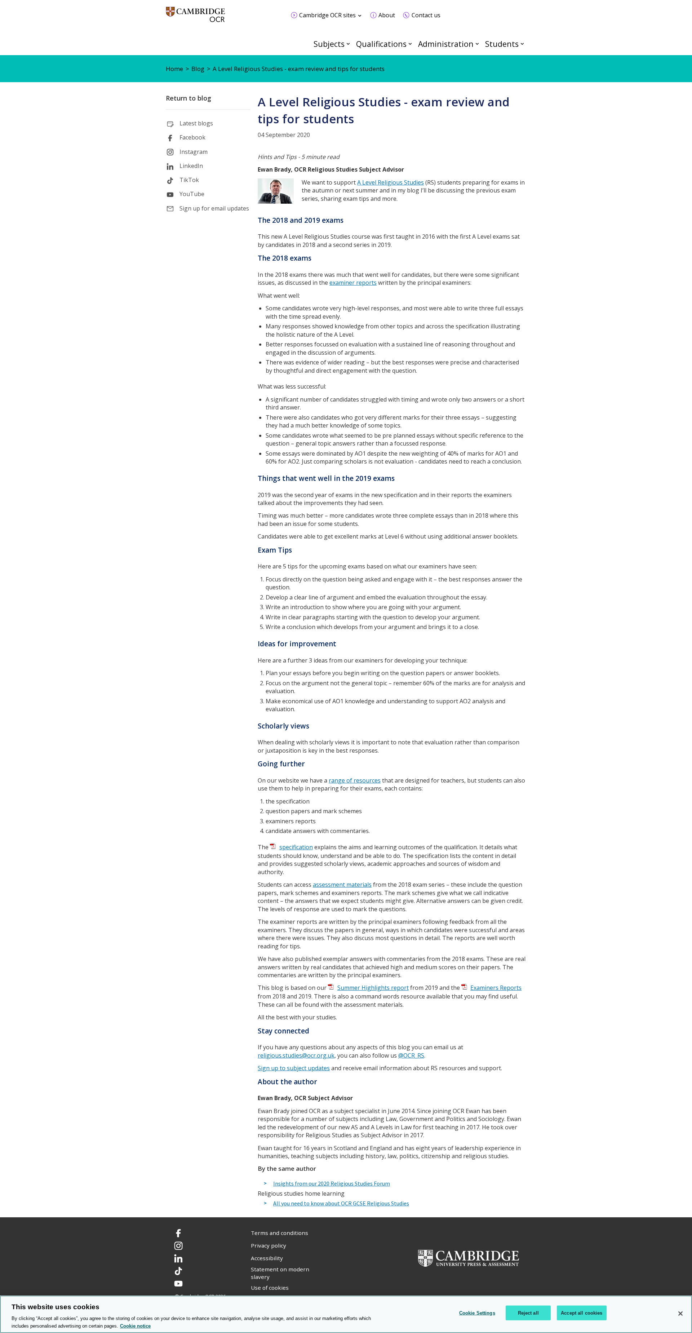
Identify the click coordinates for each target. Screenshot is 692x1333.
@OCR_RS (411, 1055)
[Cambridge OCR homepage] (195, 18)
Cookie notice (135, 1325)
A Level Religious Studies (390, 182)
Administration (446, 44)
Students (502, 44)
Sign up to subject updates (294, 1068)
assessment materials (342, 885)
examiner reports (353, 283)
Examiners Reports (496, 988)
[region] (346, 1314)
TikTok (189, 180)
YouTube (191, 194)
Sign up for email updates (214, 208)
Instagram (193, 152)
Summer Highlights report (373, 988)
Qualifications (381, 44)
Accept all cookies (581, 1313)
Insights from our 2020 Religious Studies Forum (331, 1184)
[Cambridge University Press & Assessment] (468, 1257)
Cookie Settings (477, 1313)
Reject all (528, 1313)
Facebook (192, 137)
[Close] (680, 1313)
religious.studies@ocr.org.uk (296, 1055)
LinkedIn (191, 166)
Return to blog (188, 98)
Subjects (329, 44)
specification (296, 847)
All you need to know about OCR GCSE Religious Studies (341, 1203)
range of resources (355, 780)
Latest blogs (196, 123)
